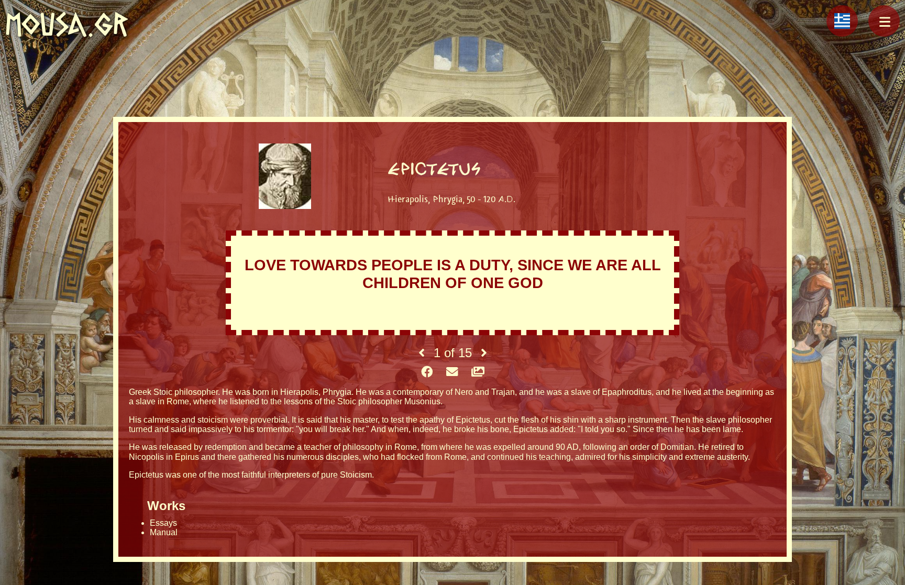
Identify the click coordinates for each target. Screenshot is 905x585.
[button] (884, 21)
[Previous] (421, 353)
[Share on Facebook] (427, 372)
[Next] (484, 353)
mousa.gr (66, 24)
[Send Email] (452, 372)
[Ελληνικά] (842, 21)
